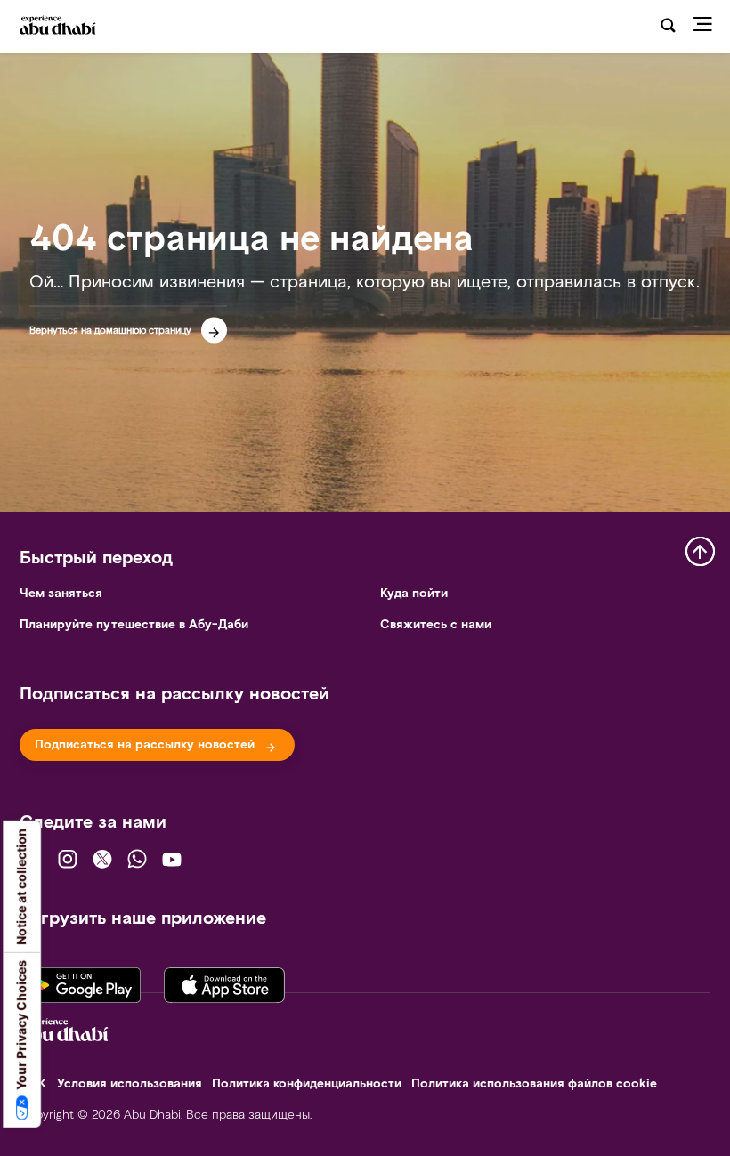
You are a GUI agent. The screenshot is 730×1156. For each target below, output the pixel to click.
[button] (128, 325)
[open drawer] (707, 26)
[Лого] (69, 27)
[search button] (668, 26)
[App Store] (224, 980)
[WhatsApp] (137, 858)
